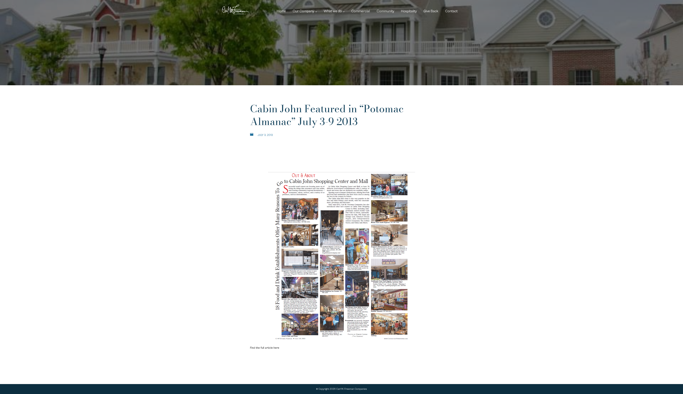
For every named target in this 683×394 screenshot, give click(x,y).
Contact (451, 11)
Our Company (303, 11)
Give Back (430, 11)
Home (281, 11)
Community (385, 11)
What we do (333, 11)
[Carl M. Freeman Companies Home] (235, 9)
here (276, 347)
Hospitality (409, 11)
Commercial (360, 11)
